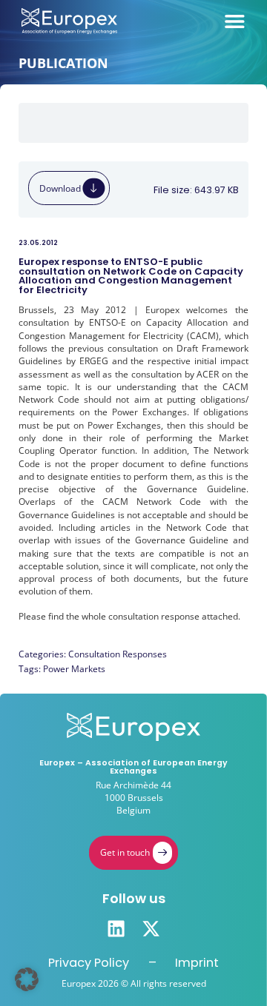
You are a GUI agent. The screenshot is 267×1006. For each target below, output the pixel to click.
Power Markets (74, 669)
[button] (26, 979)
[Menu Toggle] (234, 21)
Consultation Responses (117, 654)
